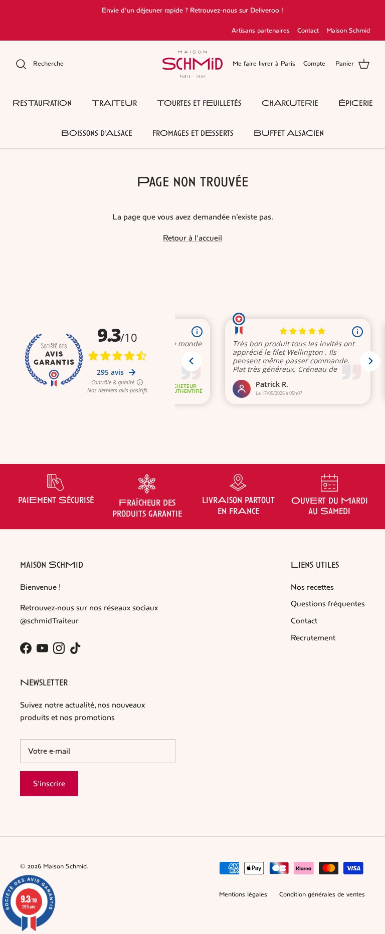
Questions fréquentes (328, 603)
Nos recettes (312, 587)
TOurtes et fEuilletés (199, 103)
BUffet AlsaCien (289, 133)
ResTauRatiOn (42, 103)
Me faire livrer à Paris (264, 63)
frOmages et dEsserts (193, 133)
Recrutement (313, 637)
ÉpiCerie (355, 103)
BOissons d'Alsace (96, 133)
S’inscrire (49, 783)
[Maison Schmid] (192, 64)
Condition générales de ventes (322, 894)
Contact (308, 30)
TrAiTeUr (114, 103)
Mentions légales (243, 894)
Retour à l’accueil (192, 237)
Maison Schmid (348, 30)
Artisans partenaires (261, 30)
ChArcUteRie (290, 103)
